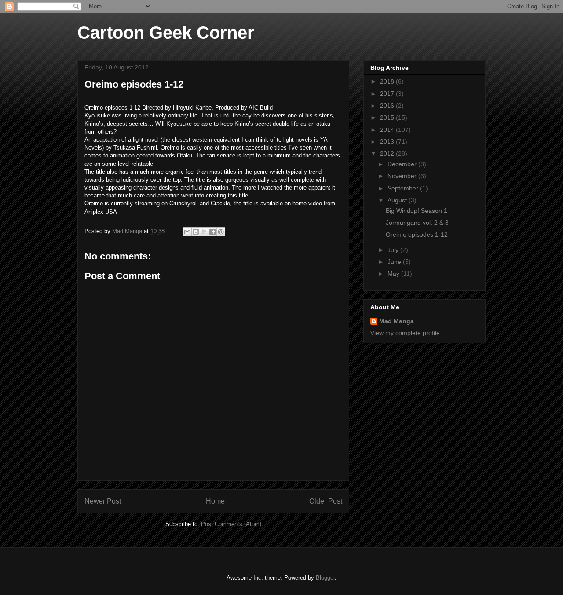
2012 (388, 153)
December (403, 164)
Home (215, 501)
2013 (388, 141)
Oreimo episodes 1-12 (417, 234)
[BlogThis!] (195, 231)
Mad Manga (396, 321)
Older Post (325, 501)
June (395, 261)
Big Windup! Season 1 (416, 210)
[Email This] (187, 231)
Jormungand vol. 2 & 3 (417, 222)
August (398, 200)
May (394, 273)
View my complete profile (405, 332)
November (403, 175)
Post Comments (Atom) (231, 524)
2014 (388, 129)
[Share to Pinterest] (220, 231)
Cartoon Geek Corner (165, 32)
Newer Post (102, 501)
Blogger (325, 577)
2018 (388, 81)
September (404, 188)
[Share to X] (204, 231)
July (394, 249)
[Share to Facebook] (212, 231)
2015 (388, 117)
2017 (388, 93)
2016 (388, 105)
